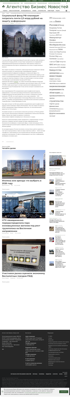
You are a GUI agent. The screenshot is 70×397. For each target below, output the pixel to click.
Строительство (42, 10)
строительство (56, 101)
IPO (50, 18)
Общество (48, 373)
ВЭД (62, 25)
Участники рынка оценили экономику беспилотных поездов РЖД (23, 274)
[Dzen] (66, 0)
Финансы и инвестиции (54, 168)
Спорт (65, 373)
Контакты (50, 356)
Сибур (60, 56)
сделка (51, 98)
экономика (60, 113)
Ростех (52, 56)
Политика (41, 373)
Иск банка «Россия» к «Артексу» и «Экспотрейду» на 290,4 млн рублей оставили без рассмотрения (60, 240)
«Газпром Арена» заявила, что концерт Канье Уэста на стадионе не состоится (60, 192)
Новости (56, 178)
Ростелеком (58, 54)
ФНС (51, 64)
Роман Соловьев (5, 23)
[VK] (61, 0)
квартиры (57, 79)
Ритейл (34, 10)
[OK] (63, 0)
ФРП (55, 65)
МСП (57, 35)
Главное (12, 23)
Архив (66, 376)
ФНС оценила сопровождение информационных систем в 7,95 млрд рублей (60, 230)
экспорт (52, 116)
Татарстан (62, 61)
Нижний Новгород (54, 47)
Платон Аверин (5, 278)
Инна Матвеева (5, 233)
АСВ (54, 21)
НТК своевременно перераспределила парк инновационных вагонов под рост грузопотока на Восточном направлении (21, 225)
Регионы (35, 373)
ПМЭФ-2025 (52, 52)
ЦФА (58, 64)
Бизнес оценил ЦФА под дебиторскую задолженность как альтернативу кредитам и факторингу (60, 252)
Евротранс (53, 33)
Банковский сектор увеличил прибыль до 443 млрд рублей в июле (60, 204)
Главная (5, 10)
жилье (62, 73)
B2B (12, 185)
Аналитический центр (54, 358)
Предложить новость (54, 354)
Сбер (56, 56)
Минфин (52, 40)
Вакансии (50, 340)
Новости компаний (14, 10)
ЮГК (58, 67)
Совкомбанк (60, 58)
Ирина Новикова (6, 185)
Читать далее (5, 189)
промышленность (57, 95)
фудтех (52, 113)
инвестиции (55, 76)
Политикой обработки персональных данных (38, 392)
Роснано (52, 54)
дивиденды (54, 73)
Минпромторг (55, 37)
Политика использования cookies (57, 343)
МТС (61, 35)
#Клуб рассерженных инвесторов (11, 3)
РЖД (58, 52)
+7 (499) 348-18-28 (30, 356)
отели (61, 93)
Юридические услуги (54, 359)
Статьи (50, 338)
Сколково (53, 59)
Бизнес (11, 233)
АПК (50, 22)
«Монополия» (57, 18)
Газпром (52, 30)
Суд (57, 61)
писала (16, 81)
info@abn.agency (29, 360)
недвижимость (56, 89)
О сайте (50, 336)
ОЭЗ (61, 47)
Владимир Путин (55, 28)
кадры (51, 79)
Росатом (63, 52)
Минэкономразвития (55, 42)
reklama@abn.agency (30, 364)
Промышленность (26, 10)
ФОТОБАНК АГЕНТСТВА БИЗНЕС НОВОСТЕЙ (21, 373)
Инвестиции (51, 10)
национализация (57, 86)
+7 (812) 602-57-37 (29, 344)
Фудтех (58, 10)
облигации (54, 92)
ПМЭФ (60, 49)
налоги (62, 83)
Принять (64, 391)
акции (63, 67)
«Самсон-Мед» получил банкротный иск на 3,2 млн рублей (60, 213)
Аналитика (12, 278)
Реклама (50, 365)
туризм (56, 104)
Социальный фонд (10, 141)
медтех (58, 83)
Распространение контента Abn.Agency (58, 341)
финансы (60, 109)
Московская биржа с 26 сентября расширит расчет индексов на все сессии (57, 174)
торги (51, 104)
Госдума (59, 30)
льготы (52, 83)
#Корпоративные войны (54, 3)
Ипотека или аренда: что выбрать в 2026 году (21, 182)
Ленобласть (52, 35)
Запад (56, 187)
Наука (60, 373)
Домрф (64, 30)
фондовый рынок (54, 111)
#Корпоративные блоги (30, 3)
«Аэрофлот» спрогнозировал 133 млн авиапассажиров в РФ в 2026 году (60, 182)
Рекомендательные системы (56, 352)
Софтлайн (52, 61)
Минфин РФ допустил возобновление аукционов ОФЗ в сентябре (56, 221)
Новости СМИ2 (6, 146)
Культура (55, 373)
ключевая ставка (55, 81)
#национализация (42, 3)
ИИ (58, 33)
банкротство (55, 70)
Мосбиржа (54, 45)
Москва (62, 45)
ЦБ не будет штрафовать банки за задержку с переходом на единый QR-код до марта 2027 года (60, 264)
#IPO (22, 3)
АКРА (63, 18)
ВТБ (59, 25)
